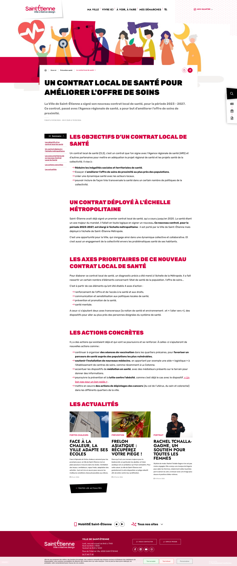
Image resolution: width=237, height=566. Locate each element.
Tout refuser (166, 561)
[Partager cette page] (190, 70)
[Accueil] (45, 70)
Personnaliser (184, 561)
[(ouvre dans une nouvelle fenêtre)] (116, 524)
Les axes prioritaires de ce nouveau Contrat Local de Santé (54, 158)
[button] (232, 93)
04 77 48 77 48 (88, 554)
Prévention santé (66, 70)
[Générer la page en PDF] (184, 70)
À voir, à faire (126, 9)
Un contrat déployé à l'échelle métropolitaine (55, 150)
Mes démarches (150, 9)
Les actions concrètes (54, 165)
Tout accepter (151, 561)
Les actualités (51, 169)
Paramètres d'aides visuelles (165, 9)
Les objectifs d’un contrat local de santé (54, 143)
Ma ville (93, 9)
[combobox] (205, 9)
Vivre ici (107, 9)
